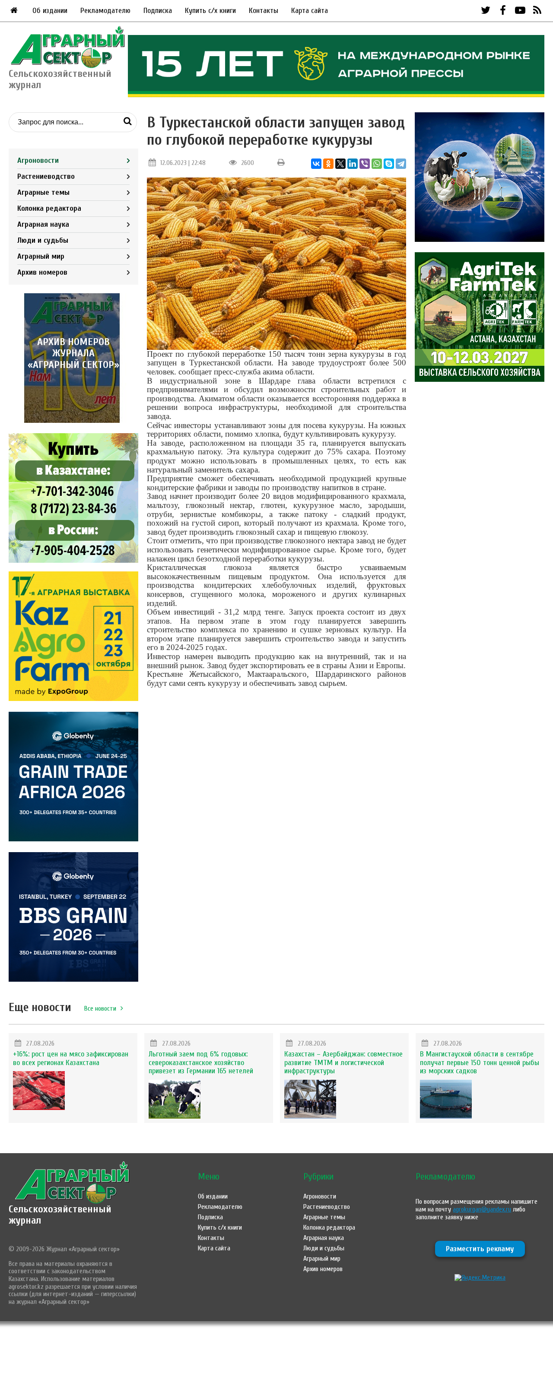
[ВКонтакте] (316, 164)
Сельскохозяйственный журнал (60, 1214)
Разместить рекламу (480, 1248)
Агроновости (38, 160)
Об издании (49, 10)
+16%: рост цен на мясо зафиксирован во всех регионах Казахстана (70, 1058)
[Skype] (389, 164)
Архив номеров (42, 272)
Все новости (100, 1008)
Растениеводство (46, 176)
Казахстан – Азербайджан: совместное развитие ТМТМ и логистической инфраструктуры (343, 1063)
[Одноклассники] (328, 164)
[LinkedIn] (352, 164)
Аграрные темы (43, 192)
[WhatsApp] (377, 164)
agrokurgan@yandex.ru (482, 1209)
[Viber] (364, 164)
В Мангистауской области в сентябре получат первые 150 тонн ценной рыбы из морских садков (479, 1063)
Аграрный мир (40, 256)
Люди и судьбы (42, 240)
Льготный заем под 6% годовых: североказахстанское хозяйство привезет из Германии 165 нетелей (201, 1063)
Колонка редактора (49, 208)
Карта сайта (309, 10)
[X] (340, 164)
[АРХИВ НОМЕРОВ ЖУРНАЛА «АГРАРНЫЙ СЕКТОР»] (73, 421)
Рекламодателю (105, 10)
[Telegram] (401, 164)
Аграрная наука (43, 224)
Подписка (157, 10)
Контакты (263, 10)
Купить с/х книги (210, 10)
